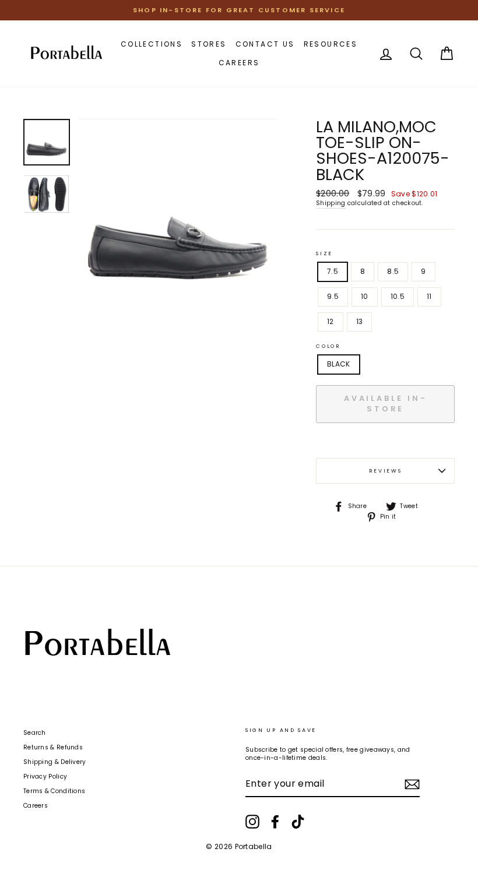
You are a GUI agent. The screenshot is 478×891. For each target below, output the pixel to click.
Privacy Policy (45, 776)
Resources (331, 44)
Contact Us (265, 44)
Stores (208, 44)
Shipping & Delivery (54, 762)
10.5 (398, 296)
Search (34, 732)
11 (429, 296)
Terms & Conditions (54, 791)
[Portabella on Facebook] (275, 822)
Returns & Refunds (53, 747)
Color (328, 346)
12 (330, 321)
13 (359, 321)
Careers (239, 63)
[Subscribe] (412, 784)
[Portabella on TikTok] (298, 822)
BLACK (338, 364)
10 (364, 296)
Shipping (330, 203)
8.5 (393, 271)
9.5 (333, 296)
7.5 (332, 271)
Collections (151, 44)
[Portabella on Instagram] (252, 822)
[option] (239, 10)
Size (324, 253)
